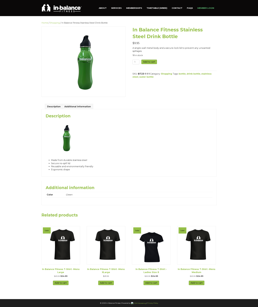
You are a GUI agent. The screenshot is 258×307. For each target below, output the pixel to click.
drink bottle (193, 74)
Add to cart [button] (61, 283)
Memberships (134, 8)
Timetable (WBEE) (157, 8)
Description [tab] (54, 106)
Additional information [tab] (77, 106)
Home (45, 23)
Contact (177, 8)
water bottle (146, 77)
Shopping (55, 23)
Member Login (205, 8)
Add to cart (149, 62)
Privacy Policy (152, 303)
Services (116, 8)
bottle (182, 74)
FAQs (190, 8)
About (103, 8)
